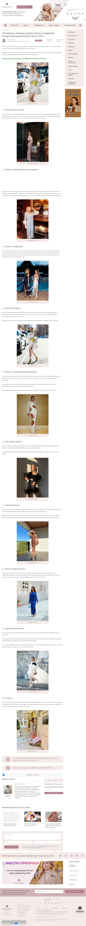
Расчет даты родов (73, 870)
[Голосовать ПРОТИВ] (52, 780)
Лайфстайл (71, 46)
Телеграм (36, 774)
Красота (26, 25)
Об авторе (8, 795)
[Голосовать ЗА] (49, 780)
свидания (27, 447)
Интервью (71, 32)
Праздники (72, 884)
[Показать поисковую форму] (80, 25)
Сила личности (72, 35)
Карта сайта (19, 916)
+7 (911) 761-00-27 (51, 920)
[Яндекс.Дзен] (82, 14)
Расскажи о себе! (70, 25)
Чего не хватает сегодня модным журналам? (30, 824)
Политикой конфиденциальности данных (75, 894)
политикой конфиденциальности (44, 846)
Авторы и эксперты (55, 908)
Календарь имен (73, 879)
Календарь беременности (72, 865)
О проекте (71, 78)
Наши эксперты (54, 25)
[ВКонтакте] (68, 14)
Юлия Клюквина (11, 39)
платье (10, 195)
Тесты (70, 70)
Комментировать (11, 846)
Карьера (70, 57)
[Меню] (5, 25)
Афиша (70, 50)
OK (16, 923)
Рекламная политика (21, 912)
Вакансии (45, 908)
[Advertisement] (32, 182)
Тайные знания (72, 66)
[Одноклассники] (71, 14)
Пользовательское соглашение (23, 906)
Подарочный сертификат (72, 83)
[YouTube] (79, 14)
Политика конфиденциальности (23, 908)
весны (7, 46)
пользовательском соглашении (35, 847)
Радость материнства (72, 61)
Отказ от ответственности (23, 910)
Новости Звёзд (72, 54)
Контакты (38, 908)
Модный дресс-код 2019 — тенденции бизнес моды (10, 824)
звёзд (42, 575)
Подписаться (38, 40)
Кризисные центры (21, 914)
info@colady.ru (41, 920)
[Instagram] (75, 14)
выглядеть (16, 316)
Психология (14, 25)
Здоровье (71, 43)
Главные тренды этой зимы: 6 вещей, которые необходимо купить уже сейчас (53, 825)
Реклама (64, 908)
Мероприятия (39, 25)
